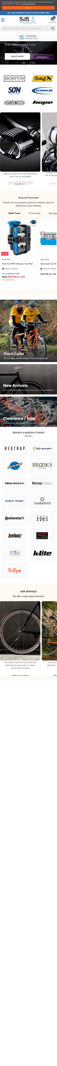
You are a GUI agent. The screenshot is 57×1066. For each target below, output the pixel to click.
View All (28, 436)
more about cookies (28, 4)
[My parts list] (34, 222)
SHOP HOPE (17, 56)
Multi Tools (14, 213)
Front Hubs (34, 213)
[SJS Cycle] (28, 20)
